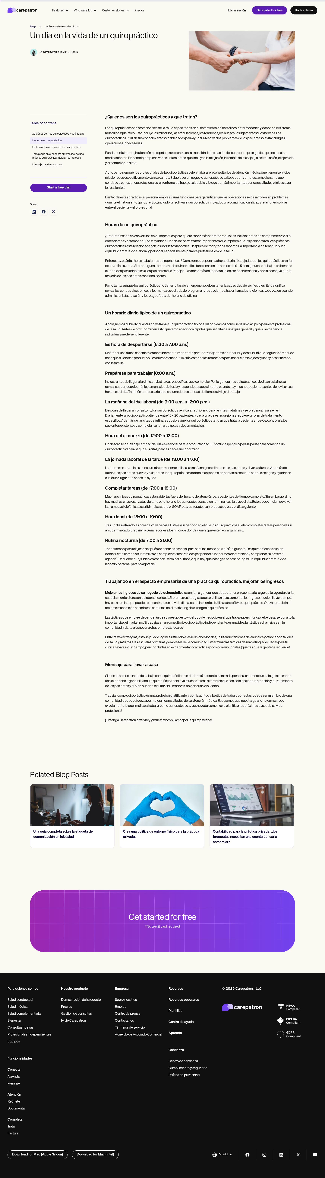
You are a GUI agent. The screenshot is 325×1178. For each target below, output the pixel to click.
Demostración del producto (81, 1000)
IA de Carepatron (73, 1021)
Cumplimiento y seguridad (188, 1068)
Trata (11, 1126)
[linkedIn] (281, 1154)
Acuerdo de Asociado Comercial (138, 1034)
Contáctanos (124, 1021)
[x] (298, 1154)
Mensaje (14, 1083)
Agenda (14, 1077)
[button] (222, 1154)
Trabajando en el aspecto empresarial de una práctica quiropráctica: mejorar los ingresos (58, 156)
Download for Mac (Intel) (95, 1154)
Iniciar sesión (237, 10)
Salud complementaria (24, 1014)
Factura (13, 1133)
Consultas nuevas (20, 1028)
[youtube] (315, 1154)
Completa (15, 1119)
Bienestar (14, 1021)
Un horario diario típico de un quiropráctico (56, 147)
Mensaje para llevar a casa (47, 164)
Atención (14, 1095)
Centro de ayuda (181, 1022)
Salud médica (17, 1007)
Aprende (175, 1033)
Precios (139, 10)
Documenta (16, 1108)
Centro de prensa (127, 1014)
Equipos (14, 1041)
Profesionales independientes (29, 1034)
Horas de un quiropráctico (47, 140)
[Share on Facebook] (44, 212)
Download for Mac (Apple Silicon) (37, 1154)
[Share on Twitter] (53, 212)
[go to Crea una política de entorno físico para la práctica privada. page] (72, 805)
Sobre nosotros (126, 1000)
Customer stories (113, 10)
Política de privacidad (184, 1075)
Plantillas (175, 1011)
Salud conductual (20, 1000)
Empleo (120, 1007)
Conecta (14, 1070)
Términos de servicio (130, 1028)
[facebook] (247, 1154)
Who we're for (83, 10)
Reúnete (14, 1101)
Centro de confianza (183, 1061)
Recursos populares (184, 1000)
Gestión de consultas (76, 1014)
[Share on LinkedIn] (34, 212)
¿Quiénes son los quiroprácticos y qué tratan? (58, 134)
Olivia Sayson (51, 52)
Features (58, 10)
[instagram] (264, 1154)
